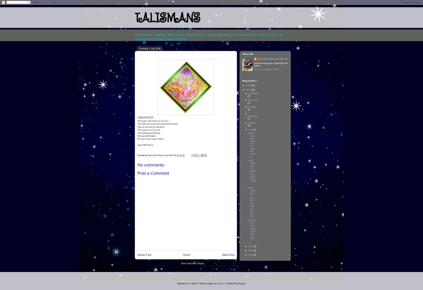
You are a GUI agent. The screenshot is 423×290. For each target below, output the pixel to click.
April (251, 255)
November (253, 100)
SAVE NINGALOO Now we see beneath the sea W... (251, 202)
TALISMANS (167, 17)
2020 (248, 85)
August (252, 123)
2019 (248, 90)
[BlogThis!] (196, 155)
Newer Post (144, 255)
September (253, 116)
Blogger (241, 283)
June (251, 246)
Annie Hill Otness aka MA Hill (272, 59)
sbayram (221, 283)
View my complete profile (266, 69)
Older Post (228, 255)
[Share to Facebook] (202, 155)
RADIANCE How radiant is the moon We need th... (251, 145)
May (251, 250)
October (252, 107)
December (253, 93)
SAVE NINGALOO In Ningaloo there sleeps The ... (252, 172)
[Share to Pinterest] (205, 155)
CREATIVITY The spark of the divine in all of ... (252, 230)
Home (186, 255)
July (251, 130)
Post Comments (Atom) (192, 263)
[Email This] (193, 155)
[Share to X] (199, 155)
